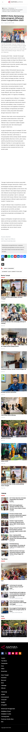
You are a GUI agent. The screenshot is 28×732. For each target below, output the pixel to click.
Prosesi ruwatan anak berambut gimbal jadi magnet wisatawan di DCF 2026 (17, 515)
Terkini (3, 658)
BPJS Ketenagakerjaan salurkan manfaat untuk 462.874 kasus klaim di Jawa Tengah (13, 297)
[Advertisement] (14, 166)
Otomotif (3, 699)
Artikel (3, 694)
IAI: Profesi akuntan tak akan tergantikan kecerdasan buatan (17, 499)
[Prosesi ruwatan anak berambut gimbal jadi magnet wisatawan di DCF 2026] (4, 516)
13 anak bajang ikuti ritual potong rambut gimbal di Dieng (13, 437)
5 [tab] (18, 638)
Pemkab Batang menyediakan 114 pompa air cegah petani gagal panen (13, 345)
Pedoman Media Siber (7, 719)
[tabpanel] (14, 628)
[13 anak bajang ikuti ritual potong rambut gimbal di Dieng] (14, 428)
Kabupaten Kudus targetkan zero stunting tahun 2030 (14, 460)
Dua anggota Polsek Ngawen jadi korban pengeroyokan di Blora (17, 610)
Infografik (4, 705)
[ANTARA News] (15, 1)
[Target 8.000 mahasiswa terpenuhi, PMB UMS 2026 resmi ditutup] (14, 405)
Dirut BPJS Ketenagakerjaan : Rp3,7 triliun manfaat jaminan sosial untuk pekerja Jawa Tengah (13, 484)
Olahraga (3, 685)
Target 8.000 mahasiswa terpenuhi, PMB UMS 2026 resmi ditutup (13, 414)
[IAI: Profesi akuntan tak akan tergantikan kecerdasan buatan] (4, 500)
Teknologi (4, 692)
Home (5, 8)
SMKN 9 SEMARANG (9, 268)
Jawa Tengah (5, 675)
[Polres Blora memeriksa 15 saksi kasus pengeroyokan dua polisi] (14, 382)
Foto (2, 616)
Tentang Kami (5, 716)
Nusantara (4, 671)
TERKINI (3, 493)
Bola (2, 683)
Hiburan (3, 688)
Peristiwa (11, 8)
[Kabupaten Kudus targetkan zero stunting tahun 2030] (14, 451)
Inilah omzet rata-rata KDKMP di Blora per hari (13, 579)
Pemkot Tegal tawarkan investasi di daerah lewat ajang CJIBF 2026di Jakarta (17, 522)
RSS (2, 721)
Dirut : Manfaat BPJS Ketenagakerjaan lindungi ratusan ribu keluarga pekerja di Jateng (13, 321)
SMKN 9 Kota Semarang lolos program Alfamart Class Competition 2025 (12, 10)
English (3, 702)
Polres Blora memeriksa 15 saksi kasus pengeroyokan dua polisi (12, 391)
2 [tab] (12, 638)
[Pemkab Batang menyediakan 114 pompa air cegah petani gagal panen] (14, 336)
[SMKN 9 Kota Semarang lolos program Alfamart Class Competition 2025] (14, 571)
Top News (4, 559)
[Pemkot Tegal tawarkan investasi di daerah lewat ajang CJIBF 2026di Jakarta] (4, 523)
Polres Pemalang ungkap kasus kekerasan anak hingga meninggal (17, 602)
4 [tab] (16, 638)
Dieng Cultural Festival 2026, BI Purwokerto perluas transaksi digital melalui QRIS (17, 529)
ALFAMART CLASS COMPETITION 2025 (12, 271)
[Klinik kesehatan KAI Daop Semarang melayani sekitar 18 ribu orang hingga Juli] (14, 359)
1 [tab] (9, 638)
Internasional (5, 697)
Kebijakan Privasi (6, 711)
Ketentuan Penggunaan (8, 708)
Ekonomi (3, 680)
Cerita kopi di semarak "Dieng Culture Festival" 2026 (16, 587)
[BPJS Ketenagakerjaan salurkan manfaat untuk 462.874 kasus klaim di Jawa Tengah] (14, 287)
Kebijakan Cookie (6, 714)
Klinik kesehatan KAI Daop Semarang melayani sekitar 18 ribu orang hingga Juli (13, 368)
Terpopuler (4, 663)
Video (2, 668)
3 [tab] (14, 638)
